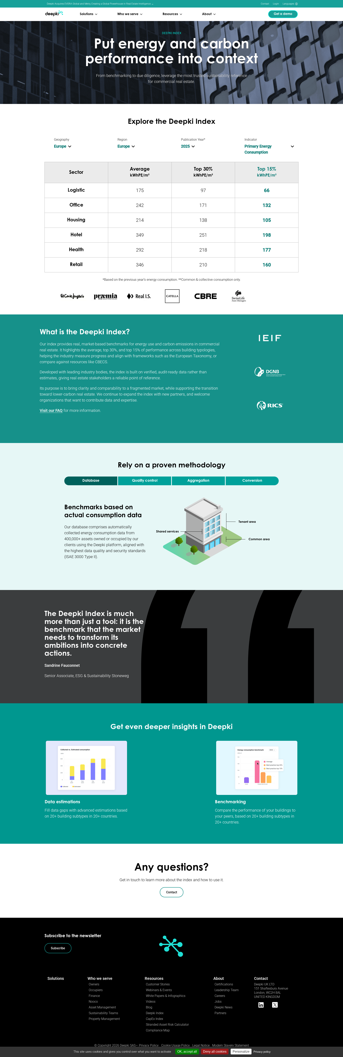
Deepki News (223, 1007)
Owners (94, 984)
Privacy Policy (149, 1045)
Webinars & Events (159, 990)
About (218, 978)
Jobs (218, 1001)
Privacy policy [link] (262, 1051)
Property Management (104, 1019)
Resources (154, 978)
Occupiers (96, 990)
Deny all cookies (214, 1051)
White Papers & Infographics (165, 996)
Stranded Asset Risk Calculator (167, 1024)
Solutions (55, 978)
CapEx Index (154, 1019)
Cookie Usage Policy (175, 1045)
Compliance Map (158, 1030)
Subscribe (58, 948)
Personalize (241, 1051)
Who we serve (100, 978)
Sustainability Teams (103, 1013)
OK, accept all (187, 1051)
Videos (150, 1001)
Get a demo (283, 14)
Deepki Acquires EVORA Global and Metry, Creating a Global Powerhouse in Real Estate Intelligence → (100, 3)
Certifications (224, 984)
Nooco (93, 1001)
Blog (149, 1007)
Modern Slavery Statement (230, 1045)
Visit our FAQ (51, 410)
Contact (265, 3)
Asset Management (102, 1007)
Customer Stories (158, 984)
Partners (220, 1013)
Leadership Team (227, 990)
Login (276, 3)
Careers (220, 996)
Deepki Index (155, 1013)
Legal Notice (201, 1045)
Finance (94, 996)
